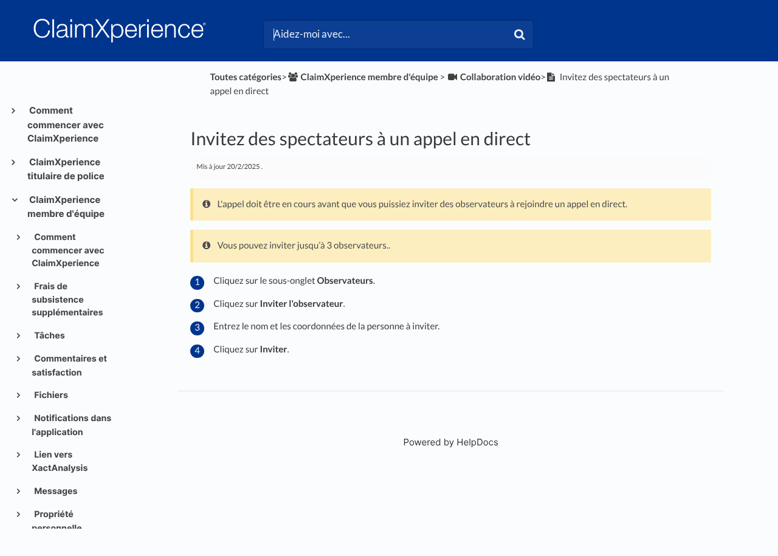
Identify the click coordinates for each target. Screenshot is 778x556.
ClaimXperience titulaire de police (66, 169)
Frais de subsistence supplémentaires (67, 299)
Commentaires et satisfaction (69, 365)
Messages (55, 491)
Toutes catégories (246, 77)
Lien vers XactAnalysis (60, 461)
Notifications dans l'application (71, 425)
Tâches (48, 336)
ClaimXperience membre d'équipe (66, 207)
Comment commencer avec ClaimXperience (65, 124)
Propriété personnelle (57, 521)
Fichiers (50, 395)
